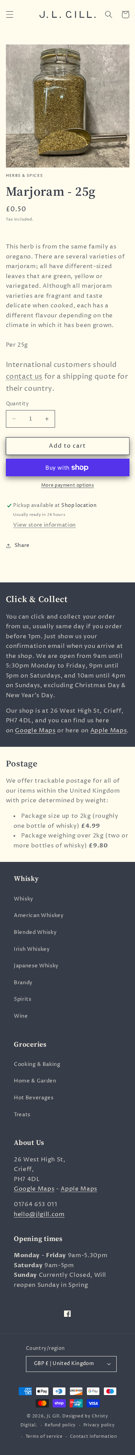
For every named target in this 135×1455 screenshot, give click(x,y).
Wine (21, 1016)
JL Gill (53, 1416)
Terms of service (44, 1436)
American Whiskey (39, 915)
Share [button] (22, 545)
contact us (24, 376)
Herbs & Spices (24, 175)
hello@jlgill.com (39, 1214)
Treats (22, 1114)
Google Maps (35, 730)
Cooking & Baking (37, 1064)
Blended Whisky (35, 932)
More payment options (67, 485)
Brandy (23, 982)
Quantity (17, 403)
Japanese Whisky (36, 965)
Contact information (93, 1436)
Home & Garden (35, 1081)
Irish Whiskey (32, 949)
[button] (9, 14)
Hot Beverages (34, 1097)
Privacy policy (99, 1425)
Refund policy (60, 1425)
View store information (44, 525)
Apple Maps (108, 730)
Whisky (23, 899)
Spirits (23, 999)
